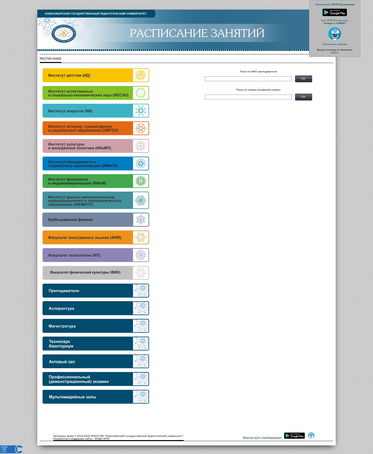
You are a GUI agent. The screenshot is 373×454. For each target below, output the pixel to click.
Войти (334, 52)
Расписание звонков (334, 44)
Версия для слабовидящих (262, 438)
